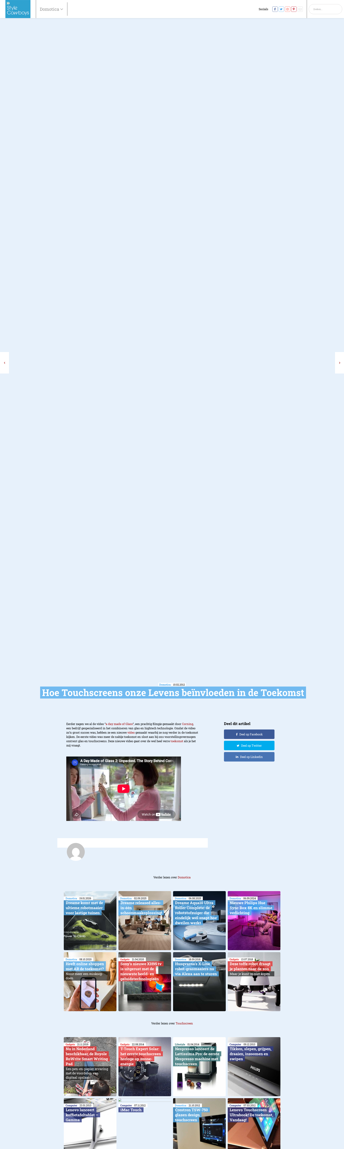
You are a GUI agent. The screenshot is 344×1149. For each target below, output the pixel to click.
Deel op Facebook (251, 734)
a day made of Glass (119, 724)
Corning (187, 724)
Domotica (184, 877)
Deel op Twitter (251, 745)
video (131, 732)
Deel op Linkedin (251, 757)
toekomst (177, 741)
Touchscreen (184, 1023)
